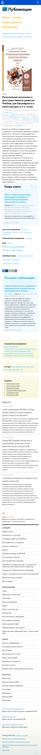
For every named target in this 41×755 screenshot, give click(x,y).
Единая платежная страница (12, 577)
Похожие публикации (19, 278)
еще (21, 370)
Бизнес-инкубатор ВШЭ (10, 624)
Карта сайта (6, 750)
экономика (29, 356)
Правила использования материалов (12, 37)
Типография (6, 689)
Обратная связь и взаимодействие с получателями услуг (20, 632)
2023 (28, 367)
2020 (9, 370)
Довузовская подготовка (11, 594)
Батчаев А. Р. (14, 115)
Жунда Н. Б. (34, 117)
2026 (17, 367)
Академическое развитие (11, 661)
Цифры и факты (7, 531)
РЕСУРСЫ (6, 675)
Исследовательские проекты (12, 647)
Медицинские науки (12, 388)
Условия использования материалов (13, 739)
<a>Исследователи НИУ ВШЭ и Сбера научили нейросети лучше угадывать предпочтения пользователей (18, 412)
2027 (13, 367)
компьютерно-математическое (14, 353)
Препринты (9, 27)
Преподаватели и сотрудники (13, 542)
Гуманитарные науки (12, 383)
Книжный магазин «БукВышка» (12, 686)
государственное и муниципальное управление (20, 349)
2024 (24, 367)
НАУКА (5, 639)
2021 (6, 370)
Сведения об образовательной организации (18, 570)
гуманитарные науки (10, 351)
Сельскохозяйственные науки (16, 390)
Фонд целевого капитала (11, 557)
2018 (17, 370)
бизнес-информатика (11, 347)
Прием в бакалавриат (9, 602)
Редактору (36, 753)
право (15, 356)
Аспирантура (6, 613)
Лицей (4, 591)
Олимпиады (6, 598)
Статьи (17, 17)
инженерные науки (24, 351)
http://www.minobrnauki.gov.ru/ (13, 709)
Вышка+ (5, 606)
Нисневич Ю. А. (9, 294)
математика (29, 353)
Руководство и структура (11, 535)
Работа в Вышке (7, 581)
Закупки (5, 550)
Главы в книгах (12, 22)
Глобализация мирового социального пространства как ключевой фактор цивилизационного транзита (20, 288)
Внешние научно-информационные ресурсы (17, 669)
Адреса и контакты (22, 735)
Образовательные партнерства (13, 628)
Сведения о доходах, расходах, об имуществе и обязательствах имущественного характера (19, 565)
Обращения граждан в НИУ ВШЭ (13, 553)
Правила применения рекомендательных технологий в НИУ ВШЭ (19, 746)
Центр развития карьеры (11, 620)
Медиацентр (6, 693)
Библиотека (6, 678)
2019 (13, 370)
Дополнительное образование (13, 616)
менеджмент (8, 356)
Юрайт (6, 112)
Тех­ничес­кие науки (12, 395)
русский (10, 243)
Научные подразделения (11, 643)
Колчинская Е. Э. (27, 119)
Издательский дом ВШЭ (10, 682)
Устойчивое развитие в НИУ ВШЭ (14, 539)
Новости (6, 402)
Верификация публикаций (9, 33)
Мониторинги (7, 650)
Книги (6, 17)
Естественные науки (13, 386)
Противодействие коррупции (13, 561)
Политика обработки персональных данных (16, 742)
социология (22, 356)
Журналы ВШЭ (7, 697)
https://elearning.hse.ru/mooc (12, 724)
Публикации (19, 9)
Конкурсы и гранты (9, 665)
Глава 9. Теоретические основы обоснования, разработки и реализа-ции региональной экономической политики (18, 198)
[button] (19, 190)
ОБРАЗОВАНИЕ (8, 587)
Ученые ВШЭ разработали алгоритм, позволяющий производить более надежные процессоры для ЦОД (17, 443)
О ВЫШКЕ (6, 528)
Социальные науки (12, 392)
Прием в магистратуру (10, 609)
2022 (32, 367)
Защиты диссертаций (9, 658)
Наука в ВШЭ (28, 37)
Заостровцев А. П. (15, 117)
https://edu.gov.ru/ (9, 717)
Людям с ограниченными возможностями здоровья (20, 574)
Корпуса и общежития (10, 546)
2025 (20, 367)
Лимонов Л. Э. (6, 115)
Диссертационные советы (11, 654)
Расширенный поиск (25, 33)
